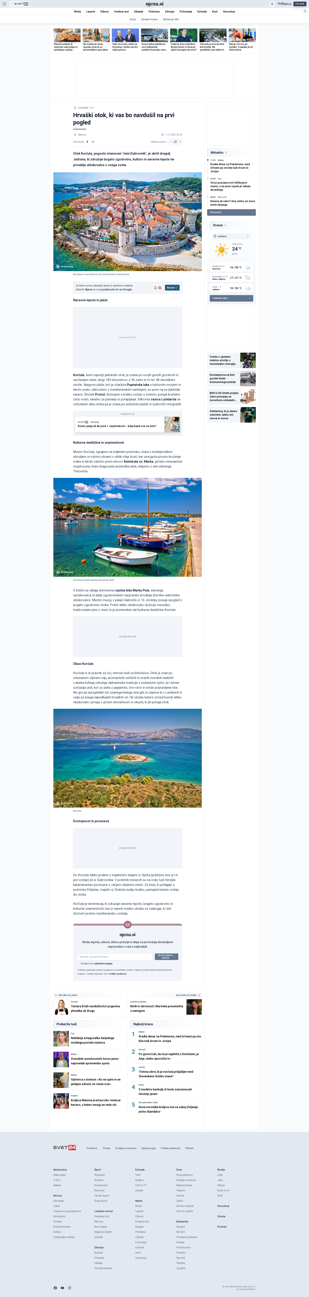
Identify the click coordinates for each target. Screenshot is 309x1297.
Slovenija (95, 422)
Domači (74, 1002)
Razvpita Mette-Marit (148, 1103)
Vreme (218, 225)
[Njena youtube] (62, 1288)
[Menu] (4, 4)
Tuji (72, 1033)
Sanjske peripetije (138, 1002)
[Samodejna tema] (272, 3)
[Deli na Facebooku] (87, 141)
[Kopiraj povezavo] (93, 141)
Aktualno (217, 152)
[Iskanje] (305, 11)
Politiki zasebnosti (117, 974)
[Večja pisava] (180, 142)
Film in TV (222, 197)
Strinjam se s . (97, 963)
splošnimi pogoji (103, 963)
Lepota (142, 1067)
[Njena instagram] (69, 1288)
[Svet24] (19, 4)
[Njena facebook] (55, 1288)
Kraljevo (74, 1096)
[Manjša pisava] (170, 142)
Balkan (74, 1054)
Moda (141, 1085)
